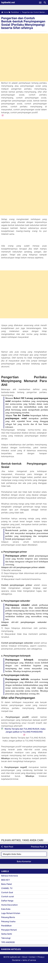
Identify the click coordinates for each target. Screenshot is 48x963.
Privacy (41, 957)
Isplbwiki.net (8, 2)
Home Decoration (9, 905)
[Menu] (40, 2)
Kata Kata (5, 909)
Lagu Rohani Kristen (10, 913)
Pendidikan (6, 925)
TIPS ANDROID (8, 942)
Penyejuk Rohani (9, 930)
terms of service (29, 960)
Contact (32, 957)
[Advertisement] (24, 57)
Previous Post (37, 846)
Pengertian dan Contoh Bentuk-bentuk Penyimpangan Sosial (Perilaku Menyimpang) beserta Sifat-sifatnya (23, 23)
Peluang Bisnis (8, 917)
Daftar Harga (7, 900)
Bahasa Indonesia (9, 875)
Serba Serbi (6, 934)
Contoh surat (7, 896)
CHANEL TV (6, 888)
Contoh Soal (7, 892)
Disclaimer (16, 960)
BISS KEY (5, 880)
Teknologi (5, 938)
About (24, 957)
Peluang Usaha (8, 921)
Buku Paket (6, 884)
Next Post (8, 846)
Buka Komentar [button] (24, 861)
